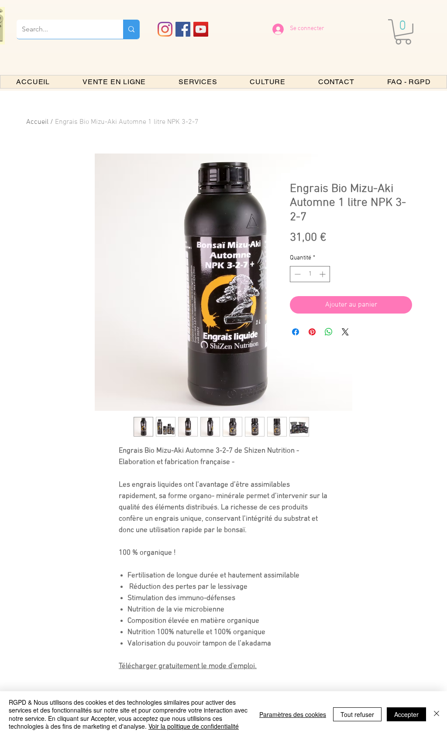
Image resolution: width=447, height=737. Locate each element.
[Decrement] (296, 274)
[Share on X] (345, 332)
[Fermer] (436, 714)
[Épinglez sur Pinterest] (312, 332)
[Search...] (131, 29)
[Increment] (323, 274)
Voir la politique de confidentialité (193, 726)
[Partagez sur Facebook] (295, 332)
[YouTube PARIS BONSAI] (200, 29)
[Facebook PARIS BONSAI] (182, 29)
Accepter (406, 714)
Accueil (37, 122)
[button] (403, 31)
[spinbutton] (310, 274)
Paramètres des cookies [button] (292, 714)
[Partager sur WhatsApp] (328, 332)
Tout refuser (357, 714)
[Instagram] (165, 29)
